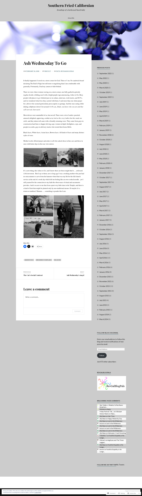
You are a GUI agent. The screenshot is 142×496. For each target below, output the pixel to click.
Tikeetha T (103, 435)
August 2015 (104, 296)
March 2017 (103, 210)
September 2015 (105, 291)
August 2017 (104, 187)
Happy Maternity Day (115, 418)
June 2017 (103, 196)
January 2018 (104, 168)
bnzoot (48, 71)
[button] (40, 157)
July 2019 (102, 102)
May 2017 (103, 201)
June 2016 (103, 248)
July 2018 (102, 149)
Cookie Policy (37, 492)
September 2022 (105, 73)
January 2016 (104, 272)
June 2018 (103, 154)
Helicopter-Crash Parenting (117, 433)
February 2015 (104, 310)
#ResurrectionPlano (44, 260)
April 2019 (103, 116)
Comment (77, 311)
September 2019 (105, 97)
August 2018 (104, 144)
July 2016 (102, 244)
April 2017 (103, 206)
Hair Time (111, 416)
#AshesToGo (29, 260)
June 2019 (103, 107)
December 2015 (105, 277)
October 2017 (104, 177)
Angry (109, 409)
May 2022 (103, 78)
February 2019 (104, 125)
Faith (58, 71)
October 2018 (104, 140)
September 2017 (105, 182)
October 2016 (104, 229)
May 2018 (103, 159)
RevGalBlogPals (67, 71)
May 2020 (103, 83)
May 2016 (103, 253)
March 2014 (103, 319)
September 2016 (105, 234)
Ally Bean (103, 416)
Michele (102, 409)
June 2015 (103, 305)
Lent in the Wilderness (115, 421)
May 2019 (103, 111)
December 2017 (105, 173)
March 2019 (103, 121)
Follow (101, 355)
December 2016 (105, 225)
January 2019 (104, 130)
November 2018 (105, 135)
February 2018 (104, 163)
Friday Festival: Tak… (106, 411)
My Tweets (120, 465)
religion (57, 260)
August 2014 (104, 315)
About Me (71, 18)
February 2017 (104, 215)
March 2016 (103, 263)
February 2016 (104, 267)
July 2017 (102, 192)
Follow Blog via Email (107, 333)
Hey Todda (103, 405)
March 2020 (103, 88)
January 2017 (104, 220)
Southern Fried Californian (71, 5)
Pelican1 (102, 440)
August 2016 (104, 239)
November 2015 (105, 281)
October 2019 (104, 92)
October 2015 (104, 286)
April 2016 (103, 258)
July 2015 (102, 300)
